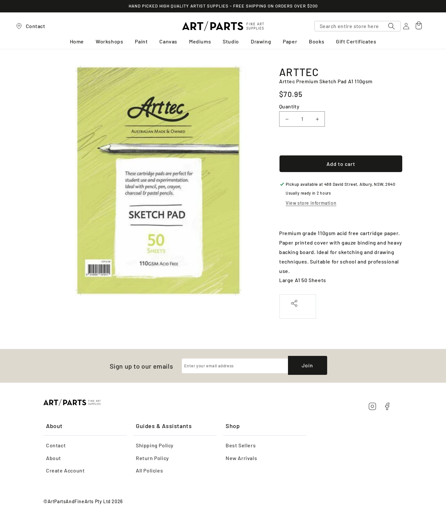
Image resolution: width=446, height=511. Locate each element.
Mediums (200, 41)
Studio (231, 41)
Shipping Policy (155, 445)
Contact (56, 445)
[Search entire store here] (391, 26)
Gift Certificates (356, 41)
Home (77, 41)
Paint (141, 41)
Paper (290, 41)
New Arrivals (241, 458)
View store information (311, 203)
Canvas (168, 41)
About (53, 458)
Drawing (261, 41)
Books (316, 41)
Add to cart (341, 164)
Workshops (109, 41)
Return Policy (152, 458)
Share (297, 310)
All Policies (149, 470)
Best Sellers (241, 445)
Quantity (289, 106)
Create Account (65, 470)
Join (307, 365)
